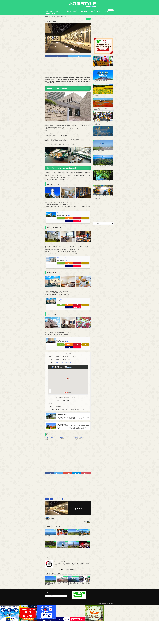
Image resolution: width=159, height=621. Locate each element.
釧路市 (102, 183)
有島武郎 (60, 498)
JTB (77, 218)
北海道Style (104, 603)
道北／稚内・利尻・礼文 (95, 11)
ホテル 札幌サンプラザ (61, 299)
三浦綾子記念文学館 (49, 437)
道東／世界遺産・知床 (50, 11)
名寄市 (100, 124)
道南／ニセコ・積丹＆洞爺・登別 (99, 10)
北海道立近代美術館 (79, 437)
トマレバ (61, 300)
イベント (97, 109)
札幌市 (48, 498)
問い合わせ (54, 13)
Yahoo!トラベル (77, 220)
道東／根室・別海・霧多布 (72, 11)
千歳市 (97, 95)
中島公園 (55, 498)
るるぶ (69, 220)
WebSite (63, 569)
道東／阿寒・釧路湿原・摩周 (84, 11)
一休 (85, 218)
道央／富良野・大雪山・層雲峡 (62, 10)
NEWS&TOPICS (98, 81)
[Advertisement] (68, 67)
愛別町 (100, 198)
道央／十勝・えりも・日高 (75, 10)
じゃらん (68, 218)
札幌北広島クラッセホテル (62, 257)
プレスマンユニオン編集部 (59, 561)
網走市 (100, 109)
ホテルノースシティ (60, 339)
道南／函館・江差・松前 (86, 10)
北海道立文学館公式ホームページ (63, 362)
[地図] (69, 215)
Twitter (68, 569)
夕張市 (97, 138)
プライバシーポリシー (106, 11)
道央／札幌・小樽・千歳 (50, 10)
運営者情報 (48, 13)
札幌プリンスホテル (60, 212)
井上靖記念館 (62, 437)
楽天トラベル (60, 218)
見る (51, 498)
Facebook (72, 569)
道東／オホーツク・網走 (60, 11)
